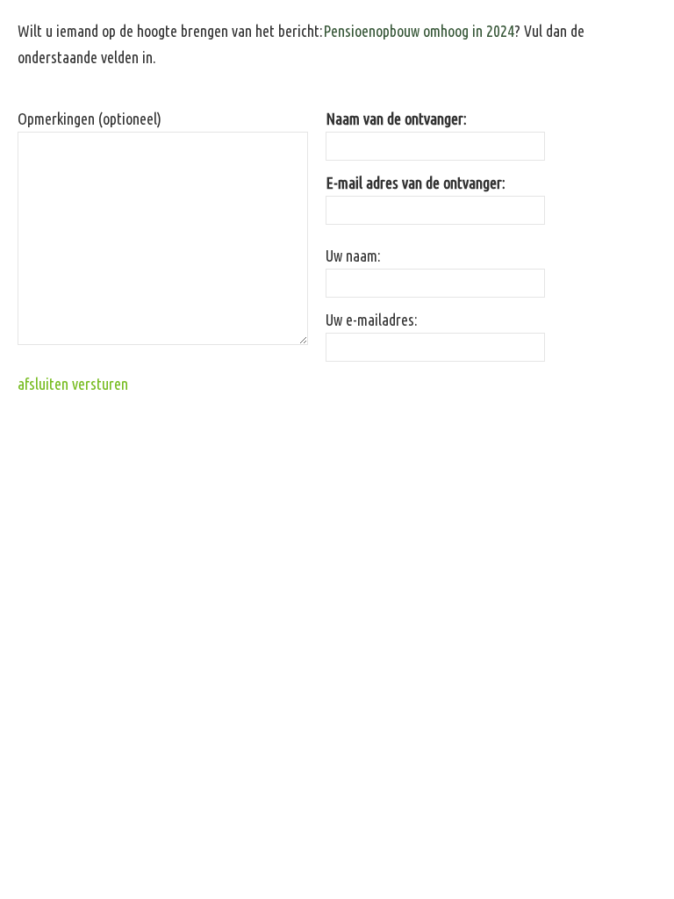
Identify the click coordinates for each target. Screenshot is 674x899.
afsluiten (43, 383)
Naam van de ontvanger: (396, 118)
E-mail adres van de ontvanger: (416, 182)
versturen (100, 383)
